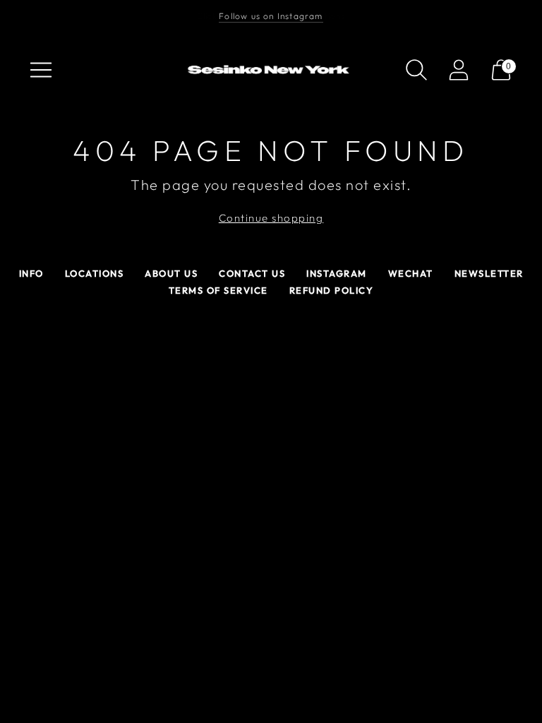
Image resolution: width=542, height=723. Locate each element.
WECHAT (410, 273)
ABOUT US (171, 273)
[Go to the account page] (458, 70)
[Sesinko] (271, 70)
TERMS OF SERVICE (218, 290)
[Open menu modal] (41, 70)
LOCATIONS (94, 273)
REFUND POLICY (331, 290)
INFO (31, 273)
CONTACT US (252, 273)
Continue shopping (271, 218)
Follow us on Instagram (271, 16)
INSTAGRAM (336, 273)
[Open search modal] (416, 70)
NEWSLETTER (489, 273)
